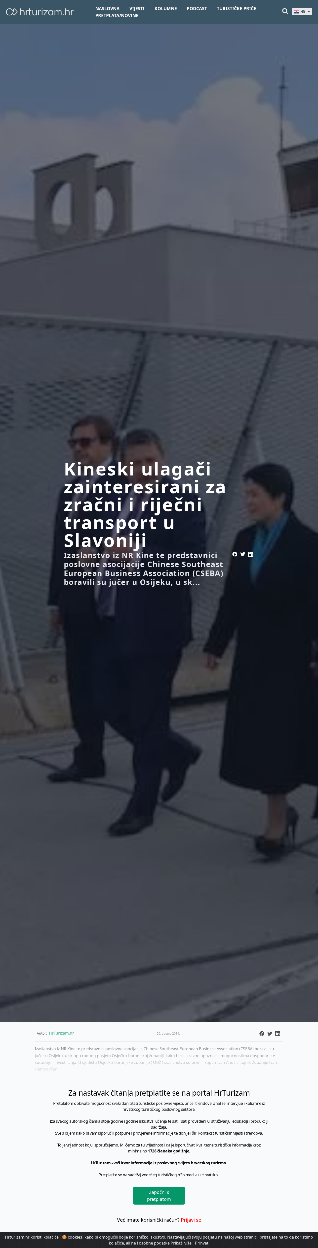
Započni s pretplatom (159, 1195)
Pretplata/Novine (116, 15)
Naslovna (107, 8)
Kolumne (166, 8)
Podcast (197, 8)
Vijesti (137, 8)
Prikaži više (181, 1243)
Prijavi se (191, 1219)
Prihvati (202, 1243)
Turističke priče (236, 8)
